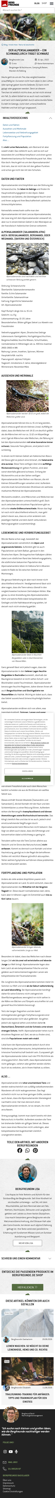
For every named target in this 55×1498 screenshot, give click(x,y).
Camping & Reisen (40, 67)
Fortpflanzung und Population (17, 136)
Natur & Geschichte (26, 45)
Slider (7, 1361)
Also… (6, 140)
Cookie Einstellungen (13, 1491)
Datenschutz (9, 1485)
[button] (52, 3)
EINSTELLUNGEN (27, 771)
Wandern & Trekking (17, 71)
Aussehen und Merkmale (14, 129)
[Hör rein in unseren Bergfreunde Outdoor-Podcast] (16, 1453)
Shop (44, 3)
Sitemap (7, 1488)
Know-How (13, 45)
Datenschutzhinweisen (20, 763)
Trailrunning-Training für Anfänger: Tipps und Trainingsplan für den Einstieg (27, 1398)
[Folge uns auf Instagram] (5, 1453)
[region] (27, 749)
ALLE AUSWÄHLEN (27, 779)
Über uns (7, 1480)
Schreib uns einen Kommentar (20, 1258)
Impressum (8, 1483)
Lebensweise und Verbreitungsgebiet (20, 132)
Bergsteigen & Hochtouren (20, 67)
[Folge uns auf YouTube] (10, 1453)
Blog (5, 45)
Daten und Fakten (11, 125)
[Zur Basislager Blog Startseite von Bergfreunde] (10, 4)
